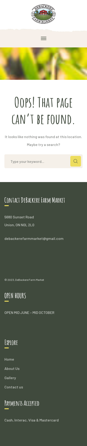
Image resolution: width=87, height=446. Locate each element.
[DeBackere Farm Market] (43, 13)
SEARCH (75, 161)
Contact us (13, 387)
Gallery (10, 377)
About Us (11, 368)
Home (9, 359)
